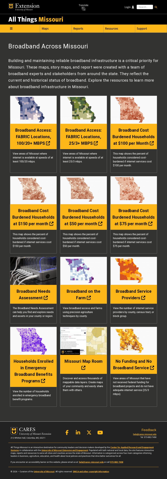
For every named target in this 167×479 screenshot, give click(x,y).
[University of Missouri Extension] (24, 6)
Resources (111, 28)
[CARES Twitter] (89, 433)
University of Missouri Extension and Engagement (64, 450)
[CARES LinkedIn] (78, 433)
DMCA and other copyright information (91, 471)
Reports (78, 28)
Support (142, 28)
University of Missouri (44, 471)
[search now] (156, 7)
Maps (45, 28)
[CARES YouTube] (100, 433)
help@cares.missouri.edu (144, 434)
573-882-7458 (116, 462)
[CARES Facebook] (66, 433)
